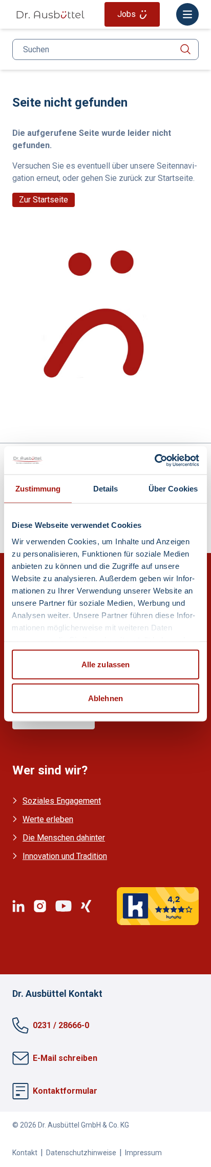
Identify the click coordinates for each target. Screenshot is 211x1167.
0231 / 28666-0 (61, 1025)
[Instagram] (40, 906)
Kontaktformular (65, 1091)
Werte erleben (48, 819)
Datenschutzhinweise (81, 1153)
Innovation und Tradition (65, 856)
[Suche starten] (185, 49)
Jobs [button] (126, 14)
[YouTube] (63, 906)
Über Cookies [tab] (173, 488)
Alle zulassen (105, 664)
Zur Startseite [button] (43, 199)
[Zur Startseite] (50, 14)
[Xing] (86, 906)
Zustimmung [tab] (38, 488)
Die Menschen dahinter (64, 838)
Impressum (143, 1153)
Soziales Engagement (62, 801)
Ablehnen (105, 697)
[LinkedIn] (18, 906)
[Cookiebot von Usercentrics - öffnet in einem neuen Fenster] (154, 460)
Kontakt (24, 1153)
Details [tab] (105, 488)
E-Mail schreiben (65, 1058)
